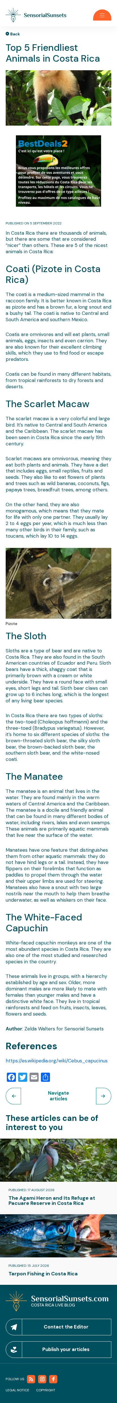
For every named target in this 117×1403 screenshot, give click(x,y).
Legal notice (17, 1390)
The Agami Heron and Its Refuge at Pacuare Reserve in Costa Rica (52, 1201)
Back (15, 34)
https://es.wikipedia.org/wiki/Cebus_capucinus (57, 1061)
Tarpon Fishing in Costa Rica (43, 1273)
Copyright (45, 1390)
